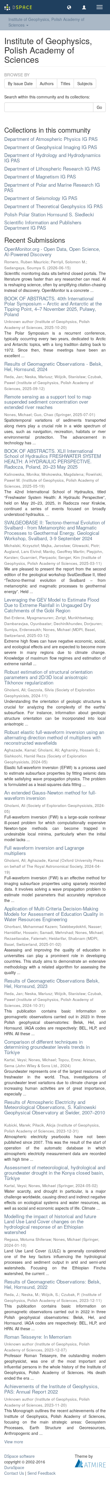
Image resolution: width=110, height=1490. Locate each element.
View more (13, 1441)
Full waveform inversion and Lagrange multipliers (44, 850)
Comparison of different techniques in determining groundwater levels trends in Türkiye (47, 1047)
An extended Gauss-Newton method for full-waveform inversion (50, 795)
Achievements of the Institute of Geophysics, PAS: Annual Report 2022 (51, 1389)
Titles (65, 83)
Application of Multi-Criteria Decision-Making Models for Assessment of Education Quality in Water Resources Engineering (53, 913)
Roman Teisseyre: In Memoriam (37, 1336)
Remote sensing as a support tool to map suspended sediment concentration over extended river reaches (47, 401)
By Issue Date (20, 83)
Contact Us (14, 1473)
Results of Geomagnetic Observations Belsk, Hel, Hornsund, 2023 (52, 983)
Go (99, 107)
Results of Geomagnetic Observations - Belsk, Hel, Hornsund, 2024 (53, 366)
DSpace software (19, 1456)
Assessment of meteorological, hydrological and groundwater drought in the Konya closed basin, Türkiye (54, 1172)
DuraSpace (14, 1467)
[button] (69, 7)
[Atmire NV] (90, 1462)
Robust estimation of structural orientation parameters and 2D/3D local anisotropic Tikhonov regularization (48, 677)
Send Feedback (41, 1473)
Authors (47, 83)
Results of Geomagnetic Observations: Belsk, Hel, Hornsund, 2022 (52, 1284)
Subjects (85, 83)
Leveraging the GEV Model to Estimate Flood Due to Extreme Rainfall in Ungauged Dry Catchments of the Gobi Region (51, 604)
